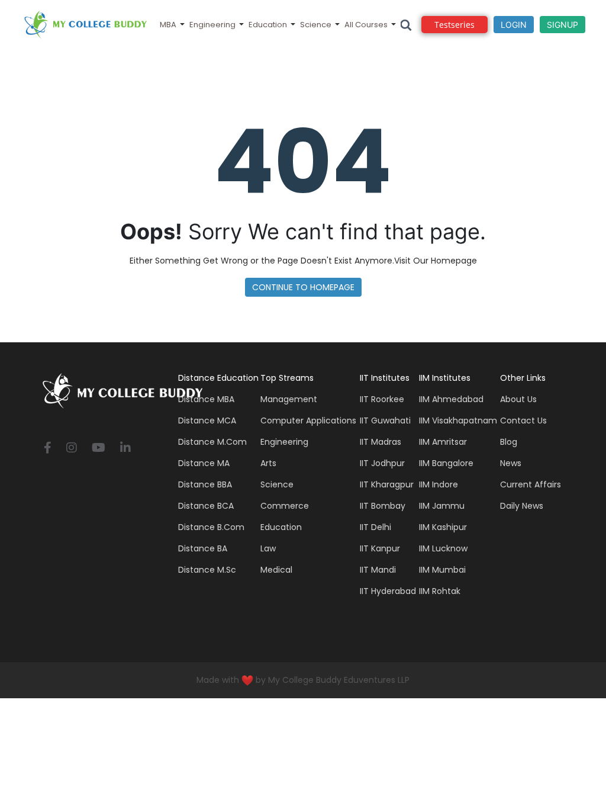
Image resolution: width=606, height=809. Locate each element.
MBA (168, 24)
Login (514, 25)
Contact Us (523, 420)
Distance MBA (206, 399)
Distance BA (202, 548)
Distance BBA (205, 484)
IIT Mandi (378, 570)
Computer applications (308, 420)
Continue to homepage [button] (303, 287)
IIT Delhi (375, 527)
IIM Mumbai (442, 570)
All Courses (366, 24)
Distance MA (204, 463)
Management (288, 399)
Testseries (454, 24)
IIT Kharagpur (387, 484)
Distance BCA (206, 506)
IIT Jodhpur (382, 463)
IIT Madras (380, 442)
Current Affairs (530, 484)
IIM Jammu (442, 506)
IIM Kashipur (443, 527)
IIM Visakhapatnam (458, 420)
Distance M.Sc (207, 570)
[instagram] (71, 448)
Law (268, 548)
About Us (518, 399)
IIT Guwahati (385, 420)
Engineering (212, 24)
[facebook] (47, 448)
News (510, 463)
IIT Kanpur (380, 548)
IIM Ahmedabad (451, 399)
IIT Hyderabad (388, 591)
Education (268, 24)
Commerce (284, 506)
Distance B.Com (211, 527)
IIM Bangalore (446, 463)
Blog (508, 442)
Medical (276, 570)
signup (562, 25)
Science (315, 24)
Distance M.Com (212, 442)
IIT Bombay (382, 506)
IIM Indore (438, 484)
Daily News (521, 506)
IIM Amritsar (443, 442)
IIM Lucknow (443, 548)
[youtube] (98, 448)
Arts (268, 463)
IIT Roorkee (382, 399)
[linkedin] (125, 448)
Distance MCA (207, 420)
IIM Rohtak (439, 591)
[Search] (406, 24)
